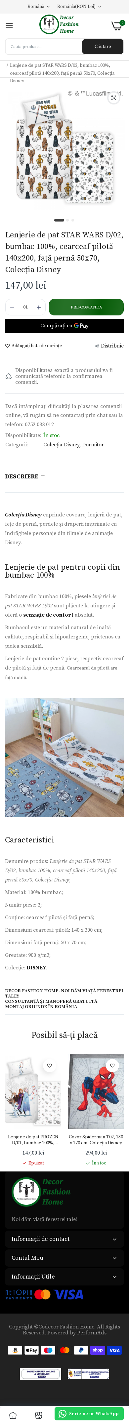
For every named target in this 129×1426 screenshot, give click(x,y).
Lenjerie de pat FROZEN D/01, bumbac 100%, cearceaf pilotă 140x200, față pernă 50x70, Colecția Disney (33, 1140)
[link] (49, 1065)
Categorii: (16, 445)
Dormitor (93, 444)
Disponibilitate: (23, 435)
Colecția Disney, (62, 444)
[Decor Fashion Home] (62, 26)
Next (116, 1110)
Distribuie (112, 346)
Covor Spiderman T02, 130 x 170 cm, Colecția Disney (96, 1140)
